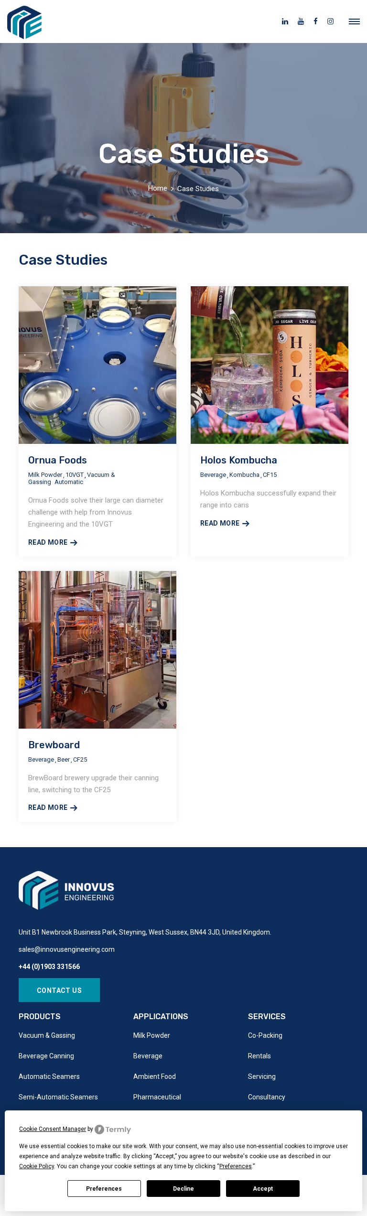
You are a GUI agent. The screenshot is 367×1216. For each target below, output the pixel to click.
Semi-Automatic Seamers (58, 1097)
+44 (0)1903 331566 (49, 966)
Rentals (259, 1056)
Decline (183, 1188)
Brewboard (54, 745)
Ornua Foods (57, 460)
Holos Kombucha (238, 460)
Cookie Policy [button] (36, 1166)
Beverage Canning (46, 1056)
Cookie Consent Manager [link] (52, 1129)
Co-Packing (265, 1035)
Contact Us (59, 990)
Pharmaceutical (157, 1097)
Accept (263, 1188)
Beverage (147, 1056)
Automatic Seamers (49, 1076)
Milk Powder (151, 1035)
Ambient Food (154, 1076)
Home (157, 188)
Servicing (262, 1076)
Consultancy (266, 1097)
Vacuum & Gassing (47, 1035)
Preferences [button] (235, 1166)
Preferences (104, 1188)
